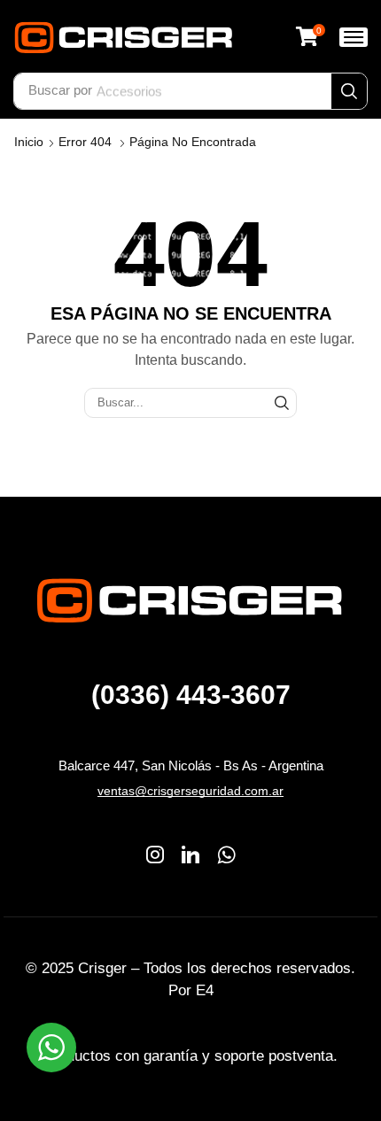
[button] (310, 36)
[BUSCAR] (282, 403)
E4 (205, 990)
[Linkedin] (190, 854)
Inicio (28, 142)
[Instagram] (155, 854)
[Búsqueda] (349, 91)
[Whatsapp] (226, 854)
